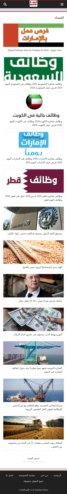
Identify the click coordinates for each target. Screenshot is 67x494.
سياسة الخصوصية (27, 475)
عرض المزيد (33, 458)
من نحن (44, 475)
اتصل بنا (9, 475)
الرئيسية (57, 475)
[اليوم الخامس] (33, 3)
